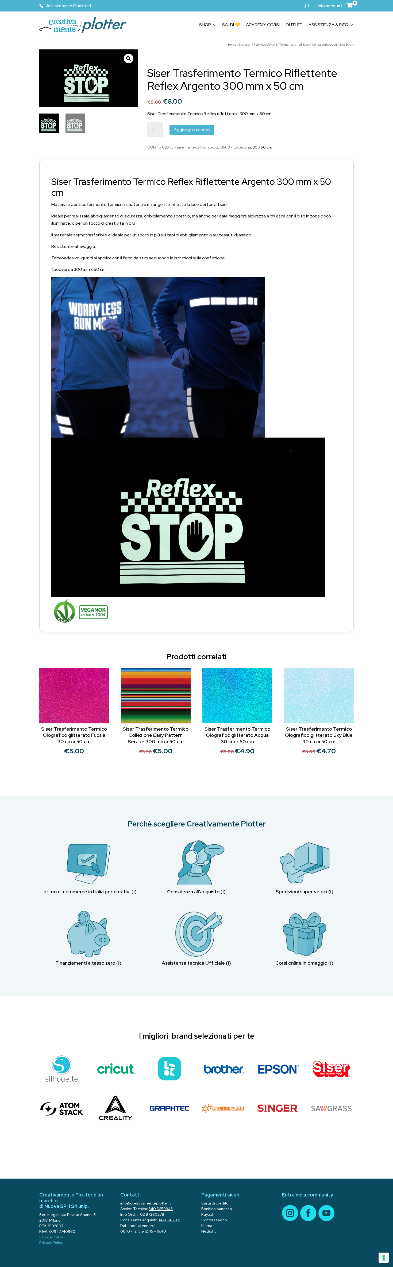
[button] (128, 58)
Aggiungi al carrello (192, 129)
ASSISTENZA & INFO (328, 25)
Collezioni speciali (324, 44)
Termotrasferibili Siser (294, 44)
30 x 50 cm (346, 44)
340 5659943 (161, 1208)
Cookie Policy (51, 1237)
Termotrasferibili (265, 44)
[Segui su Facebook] (308, 1213)
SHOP (205, 25)
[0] (350, 5)
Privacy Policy (51, 1242)
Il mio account (328, 6)
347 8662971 (169, 1220)
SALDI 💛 (231, 25)
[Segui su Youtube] (326, 1213)
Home (232, 44)
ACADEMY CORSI (263, 25)
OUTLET (294, 25)
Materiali (245, 44)
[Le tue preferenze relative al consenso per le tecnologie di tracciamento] (384, 1258)
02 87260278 (152, 1214)
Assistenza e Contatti (68, 6)
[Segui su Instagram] (290, 1213)
